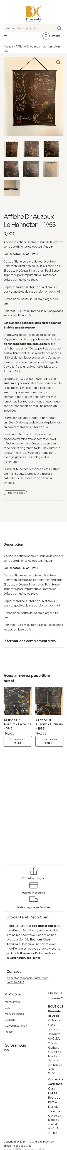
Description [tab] (13, 544)
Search (58, 28)
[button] (58, 62)
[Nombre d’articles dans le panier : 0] (56, 36)
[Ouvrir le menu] (6, 36)
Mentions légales (14, 1013)
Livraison (9, 1019)
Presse (9, 1031)
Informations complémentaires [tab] (30, 641)
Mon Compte (12, 1001)
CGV (7, 1007)
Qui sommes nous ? (16, 1025)
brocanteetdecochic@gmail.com (27, 978)
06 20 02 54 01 (15, 982)
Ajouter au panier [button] (17, 741)
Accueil (8, 46)
